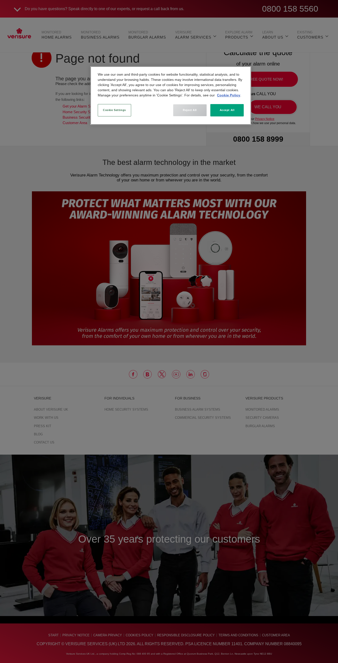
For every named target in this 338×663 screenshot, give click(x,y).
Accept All (227, 110)
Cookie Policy (228, 95)
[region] (170, 95)
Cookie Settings (114, 110)
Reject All (190, 110)
